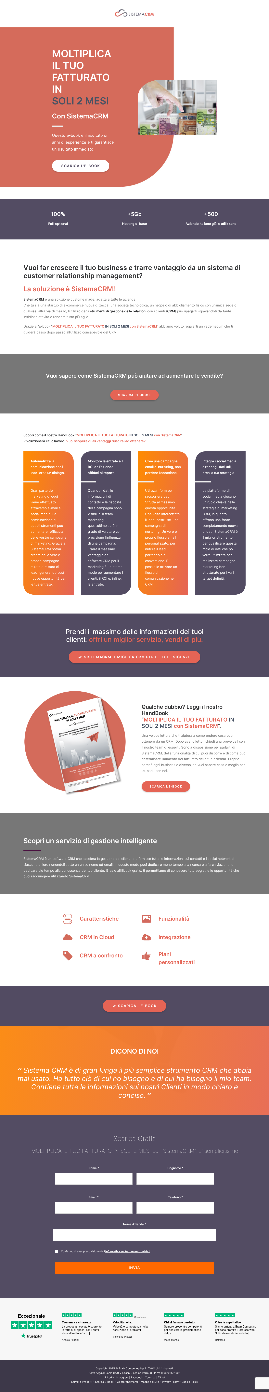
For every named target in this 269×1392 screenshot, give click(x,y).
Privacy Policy (170, 1390)
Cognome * (175, 1176)
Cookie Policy (190, 1390)
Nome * (93, 1176)
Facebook (137, 1385)
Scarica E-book (104, 1390)
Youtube (150, 1385)
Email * (94, 1205)
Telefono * (175, 1205)
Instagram (122, 1385)
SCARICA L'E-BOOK (80, 166)
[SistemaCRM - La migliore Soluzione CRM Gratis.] (134, 13)
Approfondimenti (127, 1390)
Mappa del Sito (150, 1390)
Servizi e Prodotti (81, 1390)
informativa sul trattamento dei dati (127, 1259)
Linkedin (109, 1385)
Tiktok (161, 1385)
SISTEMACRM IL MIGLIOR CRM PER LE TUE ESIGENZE (137, 657)
